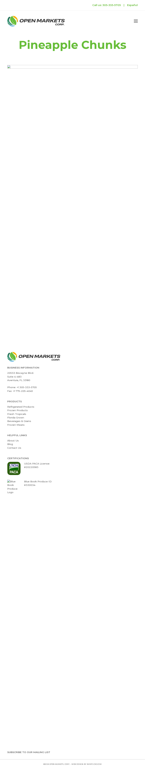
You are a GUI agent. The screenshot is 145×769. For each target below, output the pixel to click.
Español (132, 5)
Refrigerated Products (20, 406)
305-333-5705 (111, 5)
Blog (10, 444)
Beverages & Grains (19, 421)
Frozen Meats (16, 424)
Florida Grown (15, 417)
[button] (136, 21)
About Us (13, 440)
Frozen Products (17, 410)
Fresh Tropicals (16, 414)
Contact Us (14, 447)
